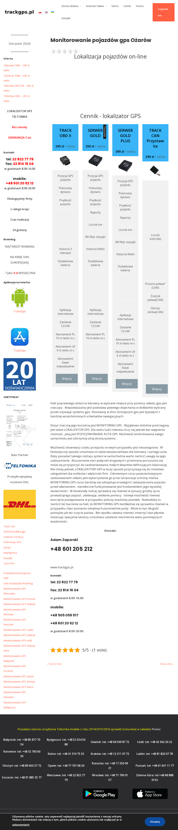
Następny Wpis (167, 664)
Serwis (7, 547)
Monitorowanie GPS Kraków (19, 604)
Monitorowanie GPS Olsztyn (19, 681)
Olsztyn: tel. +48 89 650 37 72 (21, 765)
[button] (164, 12)
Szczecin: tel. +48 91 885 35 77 (22, 777)
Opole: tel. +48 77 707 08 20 (66, 765)
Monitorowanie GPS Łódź (17, 640)
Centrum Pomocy (13, 537)
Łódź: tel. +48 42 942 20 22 (154, 742)
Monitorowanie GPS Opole (18, 676)
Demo (115, 6)
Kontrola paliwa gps (14, 531)
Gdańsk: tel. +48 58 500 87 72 (110, 742)
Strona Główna (70, 6)
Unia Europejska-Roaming (18, 583)
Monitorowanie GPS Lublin (18, 630)
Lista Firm (9, 563)
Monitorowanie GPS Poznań (19, 599)
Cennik (127, 6)
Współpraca (10, 552)
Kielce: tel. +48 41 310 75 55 (66, 754)
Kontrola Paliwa (95, 6)
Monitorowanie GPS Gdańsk (19, 635)
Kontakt (66, 18)
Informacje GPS (12, 542)
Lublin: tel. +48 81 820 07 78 (154, 754)
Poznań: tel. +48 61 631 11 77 (155, 765)
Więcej (67, 378)
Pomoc (140, 6)
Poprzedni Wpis (54, 664)
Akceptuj (155, 821)
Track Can (9, 526)
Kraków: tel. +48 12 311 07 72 (110, 754)
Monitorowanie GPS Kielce (18, 687)
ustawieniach (20, 825)
